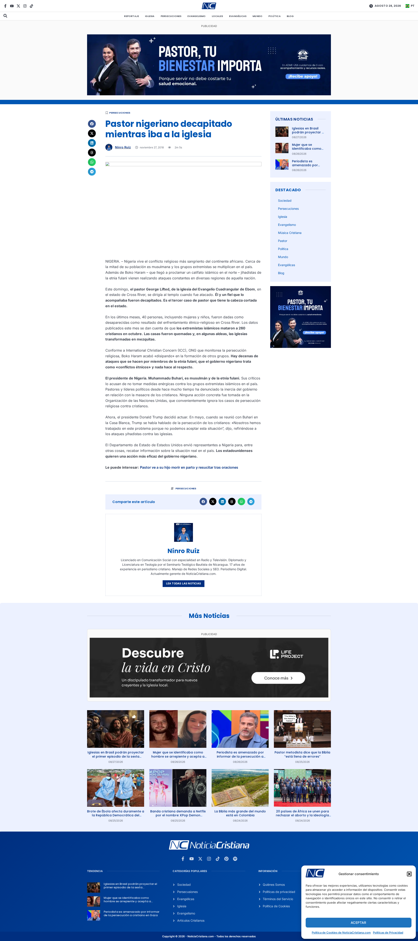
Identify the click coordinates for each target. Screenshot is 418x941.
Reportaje (131, 16)
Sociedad (285, 200)
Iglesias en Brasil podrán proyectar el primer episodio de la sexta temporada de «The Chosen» (116, 756)
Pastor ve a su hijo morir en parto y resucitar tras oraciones (189, 467)
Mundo (257, 16)
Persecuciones (171, 16)
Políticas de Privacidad (388, 932)
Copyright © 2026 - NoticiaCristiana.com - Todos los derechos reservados (209, 936)
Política (274, 16)
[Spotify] (235, 859)
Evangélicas (237, 16)
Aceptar (358, 923)
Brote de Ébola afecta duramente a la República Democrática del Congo (115, 815)
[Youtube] (12, 6)
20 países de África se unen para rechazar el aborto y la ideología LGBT (302, 815)
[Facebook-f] (5, 6)
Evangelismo (196, 16)
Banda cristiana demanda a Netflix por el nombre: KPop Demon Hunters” (178, 815)
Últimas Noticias (294, 119)
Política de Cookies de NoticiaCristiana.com (341, 932)
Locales (217, 16)
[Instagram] (25, 6)
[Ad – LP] (209, 696)
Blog (290, 16)
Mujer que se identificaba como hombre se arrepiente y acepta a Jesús (177, 756)
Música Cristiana (290, 233)
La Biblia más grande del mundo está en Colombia (240, 813)
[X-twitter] (18, 6)
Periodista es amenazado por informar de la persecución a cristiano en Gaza (240, 756)
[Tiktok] (31, 6)
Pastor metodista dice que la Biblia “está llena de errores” (302, 754)
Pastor (282, 241)
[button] (409, 874)
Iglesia (149, 16)
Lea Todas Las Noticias (183, 583)
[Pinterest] (226, 859)
